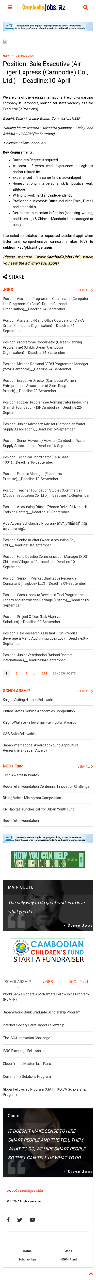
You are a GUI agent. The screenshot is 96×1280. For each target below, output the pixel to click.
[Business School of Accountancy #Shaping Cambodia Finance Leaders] (48, 43)
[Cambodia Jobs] (43, 9)
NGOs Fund (13, 766)
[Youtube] (32, 1220)
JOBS (8, 289)
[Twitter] (19, 1220)
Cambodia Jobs (25, 55)
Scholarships (27, 1259)
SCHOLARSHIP (16, 690)
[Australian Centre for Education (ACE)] (48, 30)
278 (44, 673)
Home (6, 55)
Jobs (68, 1251)
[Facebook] (8, 1220)
